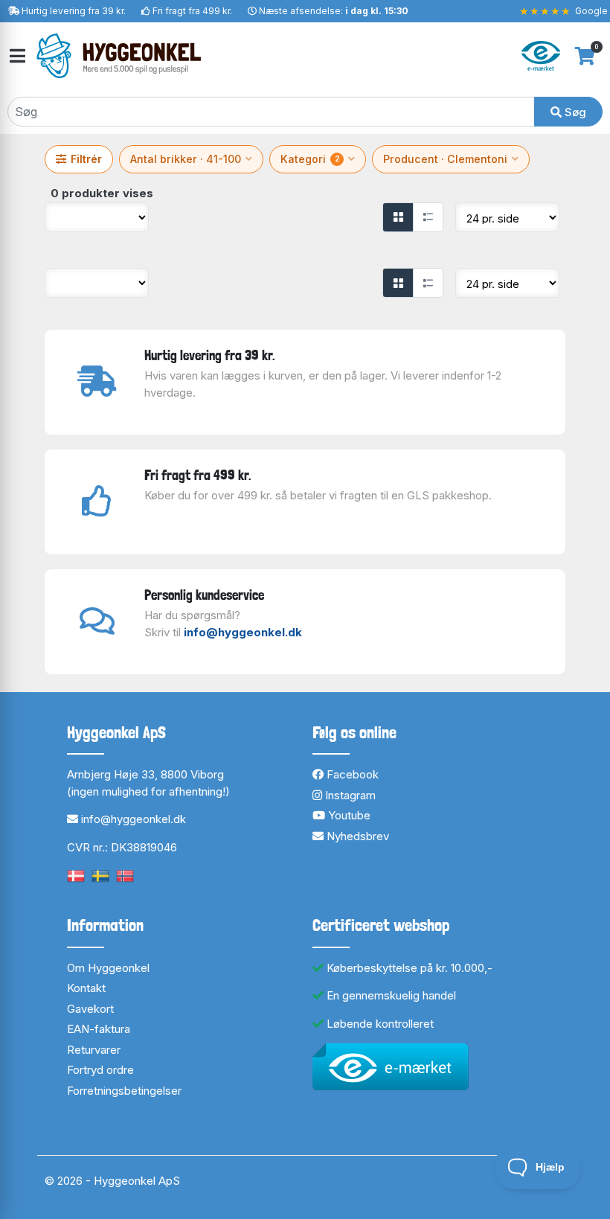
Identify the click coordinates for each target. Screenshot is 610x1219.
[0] (585, 56)
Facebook (351, 774)
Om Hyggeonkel (108, 968)
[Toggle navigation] (16, 56)
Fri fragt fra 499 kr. (192, 10)
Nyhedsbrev (356, 836)
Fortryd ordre (100, 1070)
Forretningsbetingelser (124, 1091)
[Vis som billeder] (398, 217)
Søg (574, 112)
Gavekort (90, 1009)
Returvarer (94, 1050)
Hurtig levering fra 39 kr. (74, 10)
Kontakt (86, 988)
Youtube (347, 815)
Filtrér (86, 159)
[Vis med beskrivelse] (428, 217)
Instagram (349, 795)
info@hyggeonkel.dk (243, 632)
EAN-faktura (98, 1029)
